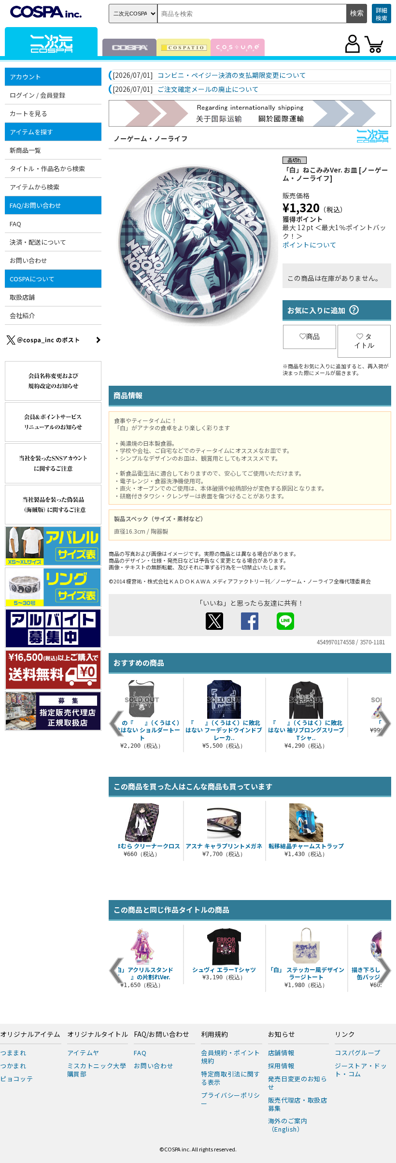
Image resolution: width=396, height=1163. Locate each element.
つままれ (13, 1052)
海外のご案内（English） (288, 1125)
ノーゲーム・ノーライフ (150, 138)
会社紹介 (22, 315)
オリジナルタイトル (97, 1034)
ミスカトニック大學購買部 (97, 1069)
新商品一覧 (25, 150)
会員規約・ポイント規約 (230, 1056)
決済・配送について (38, 242)
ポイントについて (310, 244)
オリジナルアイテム (30, 1034)
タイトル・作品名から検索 (47, 168)
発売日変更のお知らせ (297, 1082)
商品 (313, 336)
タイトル (364, 341)
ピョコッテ (16, 1078)
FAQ (15, 223)
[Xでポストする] (214, 627)
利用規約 (214, 1034)
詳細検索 (381, 14)
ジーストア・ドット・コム (361, 1069)
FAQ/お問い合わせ (161, 1034)
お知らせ (281, 1034)
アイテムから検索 (34, 186)
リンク (345, 1034)
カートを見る (28, 113)
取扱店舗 (22, 297)
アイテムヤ (83, 1052)
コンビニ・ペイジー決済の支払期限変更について (231, 75)
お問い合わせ (28, 260)
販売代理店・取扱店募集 (297, 1104)
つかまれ (13, 1065)
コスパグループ (358, 1052)
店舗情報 (281, 1052)
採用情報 (281, 1065)
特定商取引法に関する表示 (230, 1078)
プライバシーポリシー (230, 1099)
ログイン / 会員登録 (37, 95)
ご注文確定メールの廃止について (208, 89)
